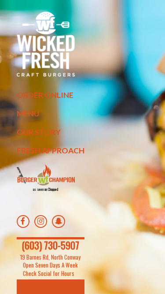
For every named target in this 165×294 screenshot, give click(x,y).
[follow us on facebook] (25, 222)
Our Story (39, 132)
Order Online (45, 95)
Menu (28, 113)
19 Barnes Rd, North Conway (50, 257)
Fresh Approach (50, 150)
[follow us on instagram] (42, 222)
